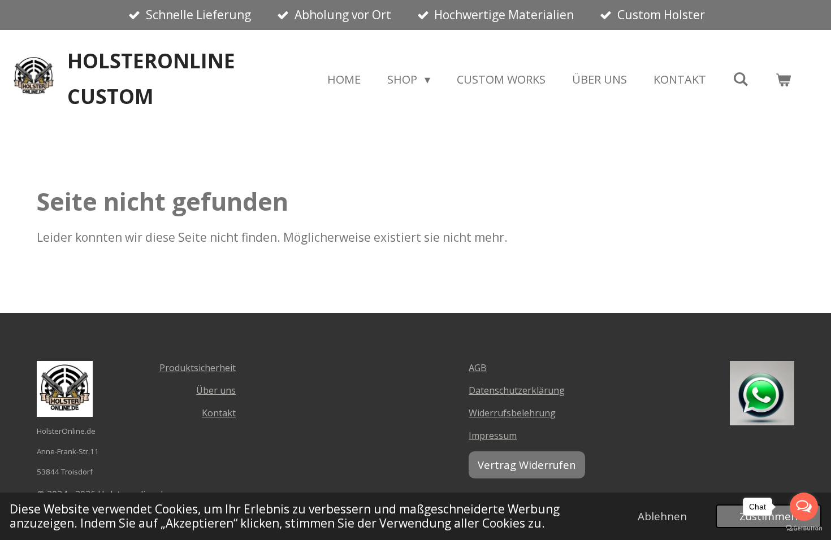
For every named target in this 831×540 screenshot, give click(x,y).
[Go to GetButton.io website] (804, 528)
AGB (478, 368)
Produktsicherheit (197, 368)
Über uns (216, 390)
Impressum (493, 435)
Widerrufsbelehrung (512, 413)
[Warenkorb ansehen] (783, 80)
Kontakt (219, 413)
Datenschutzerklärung (517, 390)
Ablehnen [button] (662, 516)
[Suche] (741, 79)
